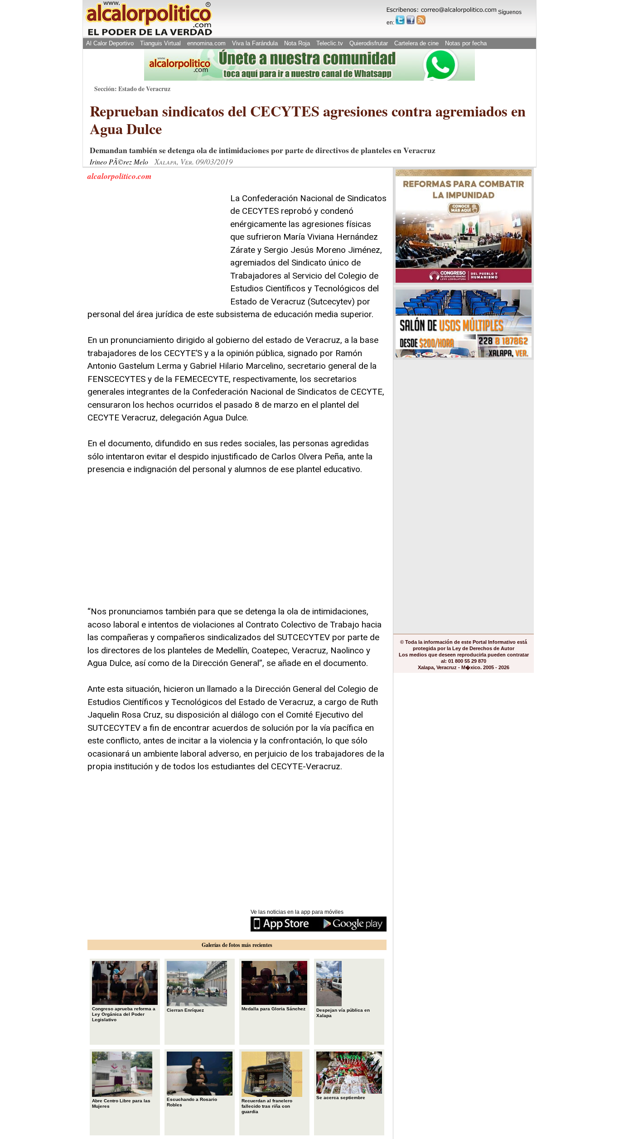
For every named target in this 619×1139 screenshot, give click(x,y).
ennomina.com (206, 43)
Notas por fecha (466, 43)
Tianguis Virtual (160, 43)
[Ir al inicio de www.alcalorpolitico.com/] (148, 34)
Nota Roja (297, 43)
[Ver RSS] (421, 19)
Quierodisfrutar (368, 43)
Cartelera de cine (416, 43)
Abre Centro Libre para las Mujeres (121, 1103)
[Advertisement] (155, 248)
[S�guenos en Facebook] (410, 19)
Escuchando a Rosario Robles (192, 1102)
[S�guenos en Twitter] (400, 19)
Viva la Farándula (255, 43)
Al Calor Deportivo (110, 43)
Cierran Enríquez (185, 1010)
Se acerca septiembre (340, 1097)
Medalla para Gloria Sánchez (273, 1008)
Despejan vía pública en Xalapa (343, 1013)
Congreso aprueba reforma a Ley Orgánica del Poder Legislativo (123, 1014)
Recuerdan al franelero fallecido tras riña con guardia (267, 1106)
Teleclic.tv (329, 43)
